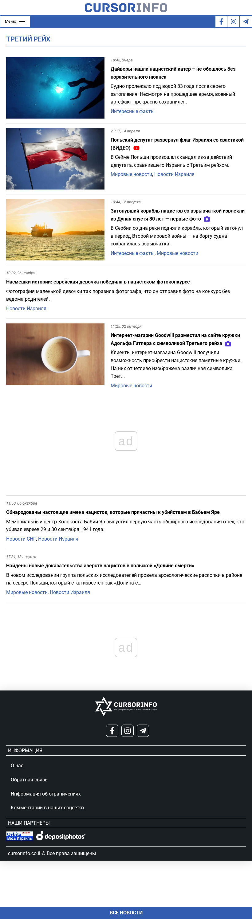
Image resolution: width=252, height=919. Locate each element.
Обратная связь (29, 780)
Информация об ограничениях (46, 794)
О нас (17, 765)
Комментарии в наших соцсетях (48, 808)
